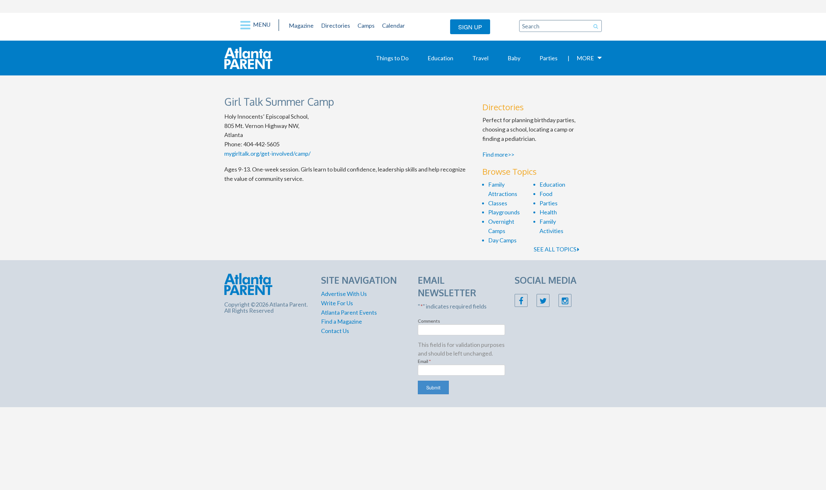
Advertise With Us (344, 293)
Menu (261, 24)
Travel (480, 58)
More (585, 58)
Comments (429, 321)
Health (548, 212)
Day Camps (502, 240)
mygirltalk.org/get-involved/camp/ (267, 153)
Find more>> (498, 154)
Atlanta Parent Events (349, 312)
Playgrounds (504, 212)
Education (440, 58)
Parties (548, 58)
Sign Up (470, 27)
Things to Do (392, 58)
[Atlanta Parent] (248, 57)
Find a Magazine (341, 321)
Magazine (301, 25)
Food (545, 193)
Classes (497, 203)
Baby (514, 58)
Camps (366, 25)
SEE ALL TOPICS (555, 249)
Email (424, 361)
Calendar (393, 25)
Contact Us (335, 330)
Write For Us (337, 303)
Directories (335, 25)
